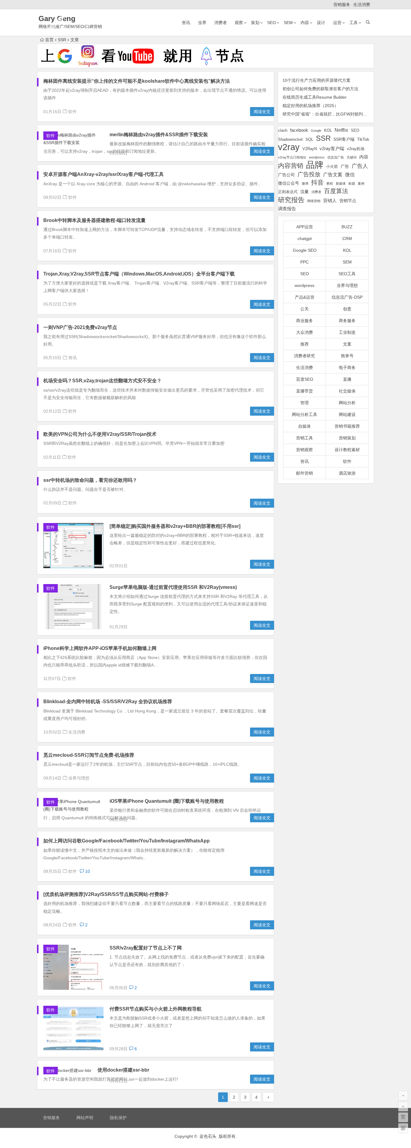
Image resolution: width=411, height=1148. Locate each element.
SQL (309, 139)
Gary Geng (57, 18)
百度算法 (336, 191)
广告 (345, 166)
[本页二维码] (403, 1128)
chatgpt (305, 238)
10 (87, 871)
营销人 (330, 200)
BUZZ (347, 226)
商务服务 (347, 320)
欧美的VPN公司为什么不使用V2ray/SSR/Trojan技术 (99, 434)
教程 (329, 183)
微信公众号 (288, 183)
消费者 (220, 22)
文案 (347, 344)
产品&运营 (304, 297)
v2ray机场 (355, 148)
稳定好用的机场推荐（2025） (310, 105)
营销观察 (304, 449)
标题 (351, 183)
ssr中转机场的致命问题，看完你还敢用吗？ (90, 480)
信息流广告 (335, 157)
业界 (202, 22)
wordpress (317, 157)
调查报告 (287, 208)
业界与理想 (78, 778)
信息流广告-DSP (347, 297)
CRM (347, 238)
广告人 (360, 166)
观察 (239, 22)
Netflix (341, 130)
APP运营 (304, 226)
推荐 (304, 344)
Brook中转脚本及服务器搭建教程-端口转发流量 (94, 220)
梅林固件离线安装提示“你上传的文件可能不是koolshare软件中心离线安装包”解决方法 (136, 81)
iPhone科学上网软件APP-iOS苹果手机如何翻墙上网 (99, 648)
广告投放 (309, 174)
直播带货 (304, 391)
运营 (337, 22)
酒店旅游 (347, 473)
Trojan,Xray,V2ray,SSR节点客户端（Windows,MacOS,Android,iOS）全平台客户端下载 (139, 273)
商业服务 (304, 320)
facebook (299, 130)
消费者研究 (304, 355)
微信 (350, 174)
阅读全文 (262, 111)
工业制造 (347, 332)
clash (282, 130)
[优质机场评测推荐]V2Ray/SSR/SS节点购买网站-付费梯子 (106, 894)
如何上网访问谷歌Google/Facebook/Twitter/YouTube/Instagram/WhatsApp (126, 840)
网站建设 (347, 414)
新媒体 (341, 183)
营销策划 (347, 438)
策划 (255, 22)
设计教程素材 (347, 449)
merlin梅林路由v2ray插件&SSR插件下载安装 (159, 134)
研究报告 (291, 200)
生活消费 (361, 4)
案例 (361, 183)
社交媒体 (347, 391)
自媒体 (304, 426)
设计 (321, 22)
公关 (304, 308)
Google (316, 130)
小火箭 (332, 167)
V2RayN (309, 149)
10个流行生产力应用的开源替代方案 (317, 80)
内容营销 (290, 165)
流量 (304, 191)
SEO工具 (347, 273)
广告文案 (332, 174)
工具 (353, 22)
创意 (347, 308)
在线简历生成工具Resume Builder (315, 97)
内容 (305, 22)
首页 (49, 39)
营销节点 (347, 200)
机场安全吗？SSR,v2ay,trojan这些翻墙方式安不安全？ (102, 380)
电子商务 (347, 367)
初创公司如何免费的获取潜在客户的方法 (320, 88)
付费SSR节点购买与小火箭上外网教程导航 (156, 1008)
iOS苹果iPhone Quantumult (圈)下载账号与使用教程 (167, 801)
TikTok (363, 139)
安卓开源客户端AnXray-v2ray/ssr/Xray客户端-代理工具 (103, 174)
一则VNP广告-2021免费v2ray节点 (80, 327)
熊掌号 (347, 355)
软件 (72, 111)
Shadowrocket (290, 139)
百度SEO (304, 379)
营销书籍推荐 (347, 426)
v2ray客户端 (332, 148)
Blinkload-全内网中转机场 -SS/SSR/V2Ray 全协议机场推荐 (107, 701)
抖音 (317, 182)
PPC (304, 262)
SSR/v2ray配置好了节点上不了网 (146, 947)
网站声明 (84, 1117)
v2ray (289, 147)
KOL (328, 130)
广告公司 (286, 174)
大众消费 (304, 332)
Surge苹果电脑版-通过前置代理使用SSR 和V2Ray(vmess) (173, 587)
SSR (323, 138)
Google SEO (305, 250)
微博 (305, 183)
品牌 (314, 165)
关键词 (352, 157)
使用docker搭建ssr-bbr (123, 1070)
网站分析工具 (304, 414)
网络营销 (313, 201)
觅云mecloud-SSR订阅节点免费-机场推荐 (88, 755)
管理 (304, 402)
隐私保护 (118, 1117)
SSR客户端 (343, 139)
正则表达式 (288, 192)
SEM (288, 22)
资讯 (186, 22)
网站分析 (347, 402)
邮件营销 (304, 473)
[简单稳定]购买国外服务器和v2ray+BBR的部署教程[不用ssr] (175, 526)
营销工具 (304, 438)
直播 (347, 379)
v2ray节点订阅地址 (292, 157)
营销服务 (341, 4)
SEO (271, 22)
